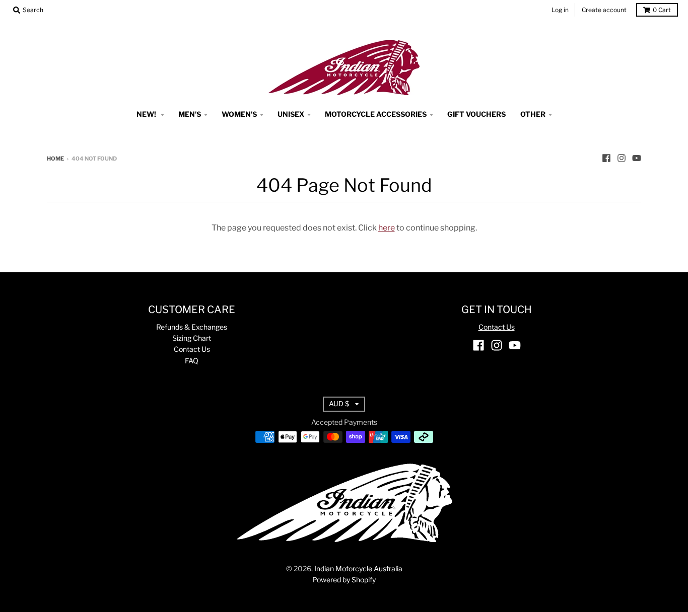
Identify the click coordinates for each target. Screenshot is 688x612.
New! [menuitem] (147, 114)
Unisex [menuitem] (291, 114)
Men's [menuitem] (189, 114)
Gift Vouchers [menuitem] (476, 114)
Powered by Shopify (344, 579)
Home (55, 158)
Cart (662, 10)
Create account (604, 10)
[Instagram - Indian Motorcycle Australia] (621, 158)
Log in (560, 10)
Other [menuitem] (532, 114)
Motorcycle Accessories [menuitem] (376, 114)
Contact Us (192, 349)
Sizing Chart (191, 338)
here (386, 228)
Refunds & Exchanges (191, 327)
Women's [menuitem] (239, 114)
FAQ (191, 360)
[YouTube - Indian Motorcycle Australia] (636, 158)
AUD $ (339, 404)
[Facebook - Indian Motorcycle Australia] (606, 158)
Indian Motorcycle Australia (358, 568)
